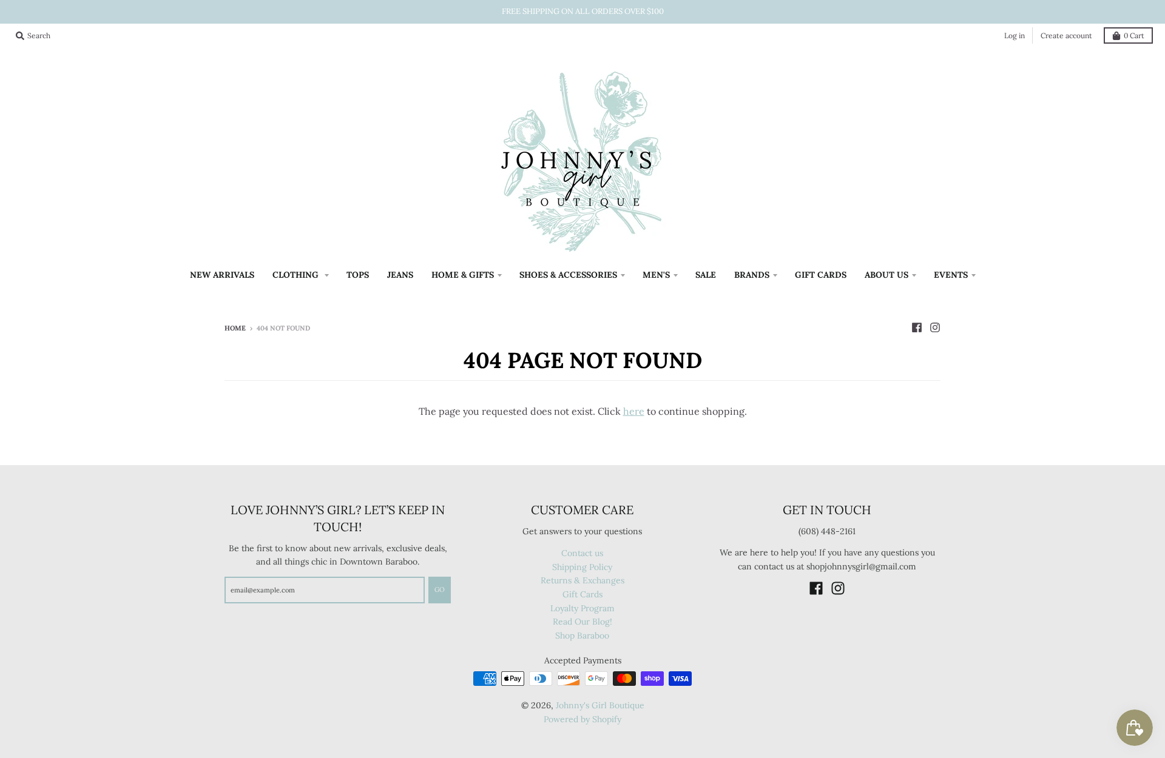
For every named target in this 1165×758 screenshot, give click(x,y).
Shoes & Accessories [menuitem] (568, 274)
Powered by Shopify (582, 719)
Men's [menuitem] (656, 274)
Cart (1134, 35)
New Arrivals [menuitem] (222, 274)
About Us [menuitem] (886, 274)
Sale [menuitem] (705, 274)
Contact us (582, 553)
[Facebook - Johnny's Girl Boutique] (916, 327)
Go (439, 589)
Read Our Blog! (582, 621)
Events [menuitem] (951, 274)
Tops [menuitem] (357, 274)
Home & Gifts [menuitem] (462, 274)
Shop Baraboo (582, 635)
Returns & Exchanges (582, 580)
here (633, 411)
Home (235, 328)
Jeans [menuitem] (400, 274)
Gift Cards (582, 594)
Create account (1066, 35)
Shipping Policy (582, 567)
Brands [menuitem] (751, 274)
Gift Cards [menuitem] (820, 274)
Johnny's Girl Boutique (600, 705)
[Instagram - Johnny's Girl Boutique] (935, 327)
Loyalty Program (582, 608)
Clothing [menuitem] (296, 274)
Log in (1014, 35)
